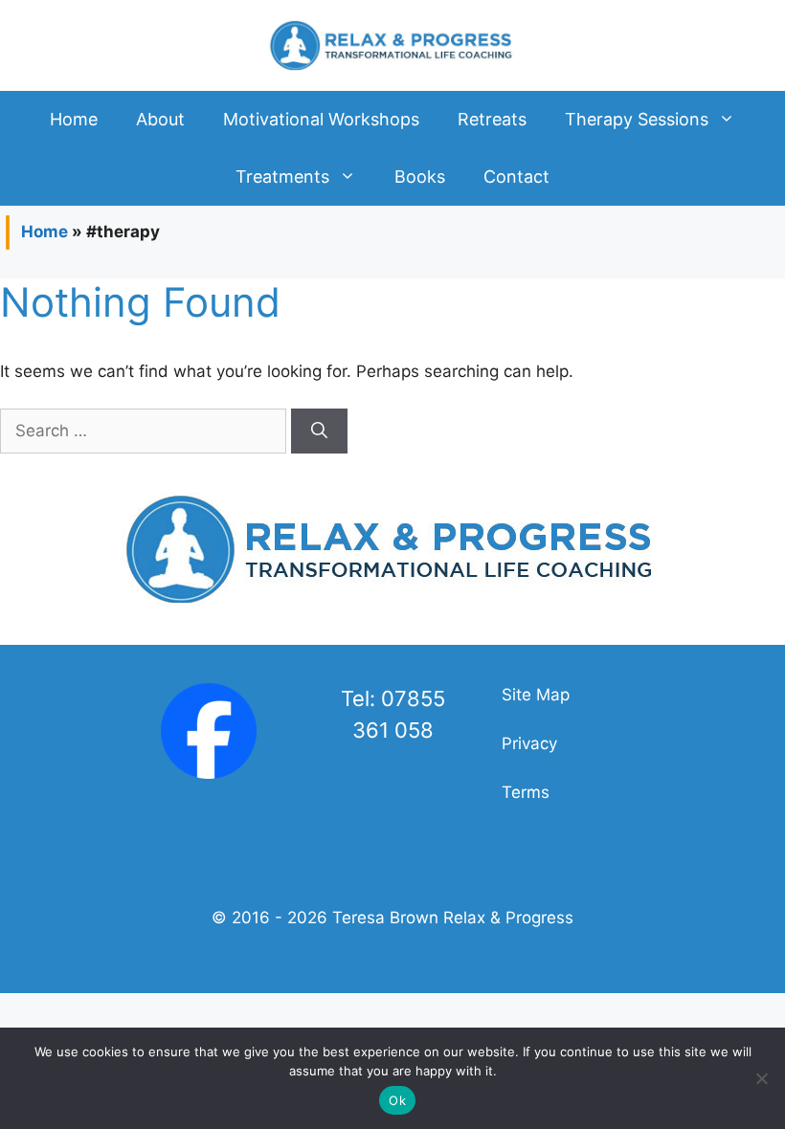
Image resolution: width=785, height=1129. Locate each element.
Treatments (282, 176)
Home (74, 119)
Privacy (529, 743)
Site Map (536, 694)
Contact (516, 176)
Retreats (492, 119)
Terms (526, 792)
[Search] (319, 431)
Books (419, 176)
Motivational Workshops (321, 119)
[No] (761, 1078)
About (160, 119)
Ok (397, 1100)
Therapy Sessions (636, 119)
